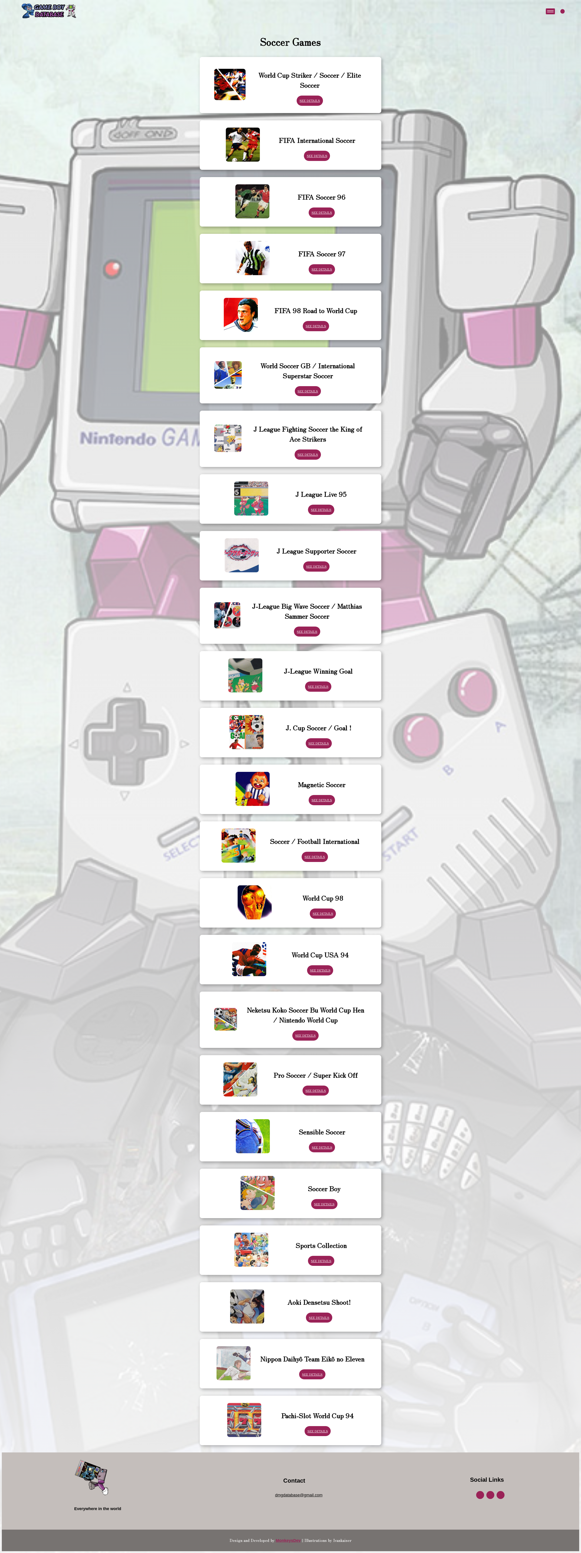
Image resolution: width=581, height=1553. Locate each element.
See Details (310, 101)
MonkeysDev (288, 1540)
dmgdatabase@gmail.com (299, 1495)
